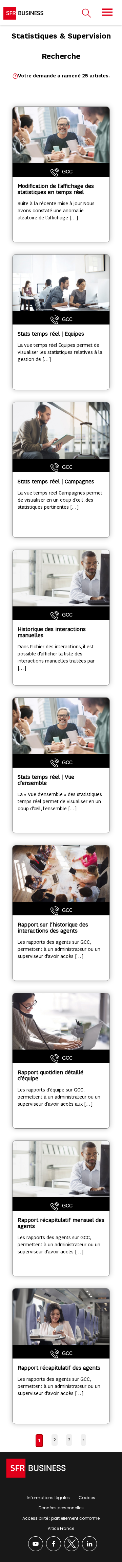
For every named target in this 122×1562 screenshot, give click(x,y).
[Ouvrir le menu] (107, 12)
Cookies (87, 1497)
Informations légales (48, 1497)
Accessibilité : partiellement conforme (61, 1518)
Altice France (61, 1528)
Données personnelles (61, 1508)
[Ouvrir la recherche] (86, 13)
